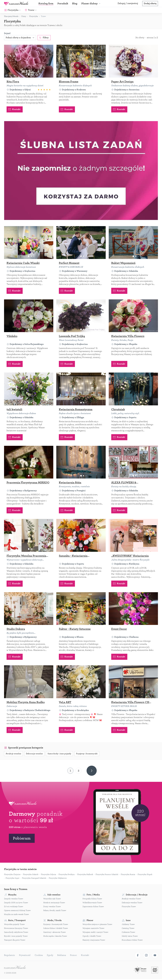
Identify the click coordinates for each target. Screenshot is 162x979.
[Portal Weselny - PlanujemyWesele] (16, 3)
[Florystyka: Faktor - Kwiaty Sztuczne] (81, 608)
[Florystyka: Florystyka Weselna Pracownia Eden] (28, 535)
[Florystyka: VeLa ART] (81, 681)
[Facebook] (138, 955)
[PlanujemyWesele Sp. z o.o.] (15, 967)
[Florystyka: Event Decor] (133, 608)
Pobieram (22, 838)
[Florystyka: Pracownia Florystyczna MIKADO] (28, 462)
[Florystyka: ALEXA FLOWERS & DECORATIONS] (133, 462)
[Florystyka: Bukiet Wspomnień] (133, 242)
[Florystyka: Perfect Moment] (81, 242)
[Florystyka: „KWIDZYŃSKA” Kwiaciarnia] (133, 535)
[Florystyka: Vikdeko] (28, 315)
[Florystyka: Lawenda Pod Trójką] (81, 315)
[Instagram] (146, 955)
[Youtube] (155, 955)
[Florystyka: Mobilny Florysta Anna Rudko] (28, 681)
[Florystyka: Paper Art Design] (133, 61)
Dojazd (7, 33)
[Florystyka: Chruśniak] (133, 389)
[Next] (92, 771)
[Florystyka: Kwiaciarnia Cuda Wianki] (28, 242)
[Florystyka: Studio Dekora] (28, 608)
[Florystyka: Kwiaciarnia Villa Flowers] (133, 315)
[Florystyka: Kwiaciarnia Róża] (81, 462)
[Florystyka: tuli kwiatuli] (28, 389)
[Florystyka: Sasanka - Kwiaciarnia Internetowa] (81, 535)
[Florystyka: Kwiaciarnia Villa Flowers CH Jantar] (133, 681)
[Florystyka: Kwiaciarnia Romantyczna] (81, 389)
